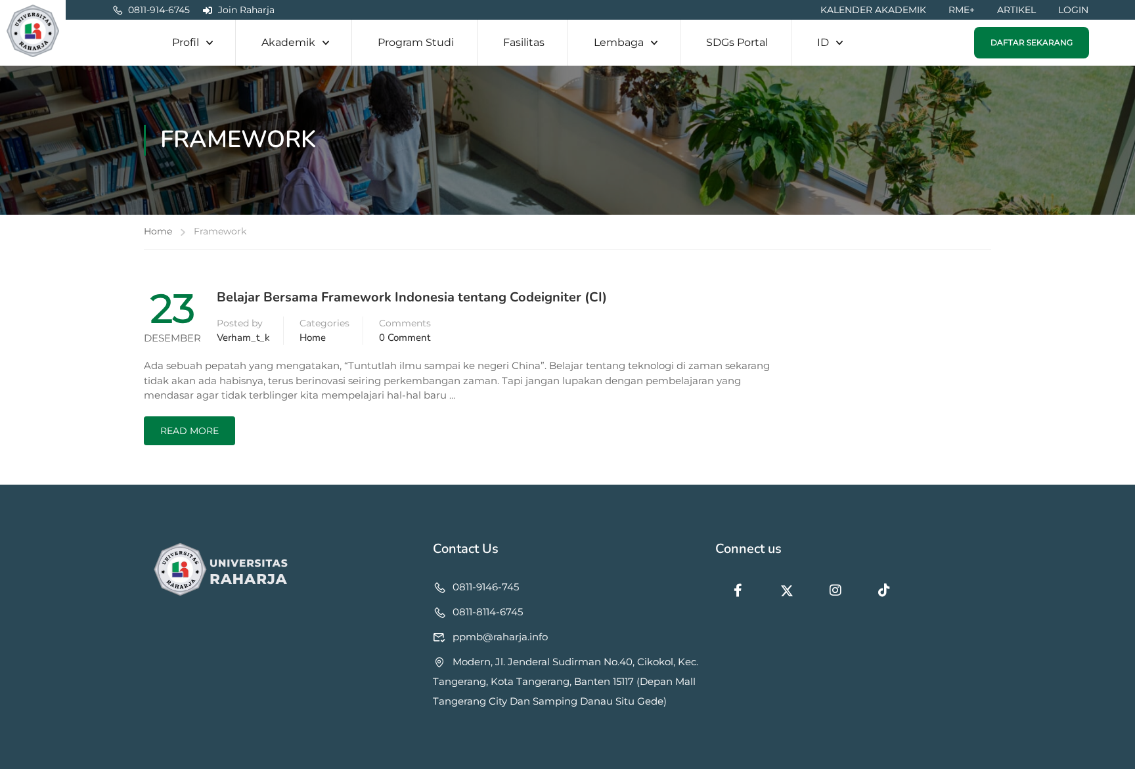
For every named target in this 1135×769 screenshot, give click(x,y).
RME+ (961, 10)
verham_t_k (243, 337)
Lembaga (619, 42)
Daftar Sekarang (1031, 42)
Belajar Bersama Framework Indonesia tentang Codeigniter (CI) (412, 297)
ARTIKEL (1016, 10)
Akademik (288, 42)
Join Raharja (246, 10)
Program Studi (416, 42)
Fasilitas (524, 42)
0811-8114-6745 (488, 611)
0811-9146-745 (486, 587)
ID (823, 42)
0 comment (404, 337)
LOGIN (1073, 10)
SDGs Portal (737, 42)
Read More (189, 431)
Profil (185, 42)
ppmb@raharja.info (500, 636)
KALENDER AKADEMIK (873, 10)
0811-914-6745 (159, 10)
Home (158, 231)
